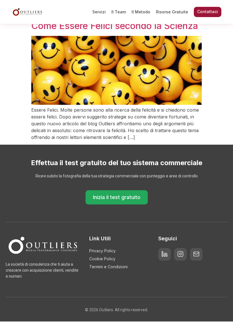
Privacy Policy (102, 250)
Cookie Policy (102, 258)
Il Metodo (141, 11)
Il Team (118, 11)
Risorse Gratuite (172, 11)
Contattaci (207, 11)
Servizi (99, 11)
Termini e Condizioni (108, 266)
